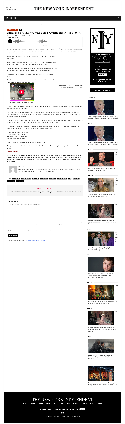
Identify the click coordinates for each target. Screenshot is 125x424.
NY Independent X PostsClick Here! (102, 81)
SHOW (70, 18)
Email (35, 224)
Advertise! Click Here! (102, 62)
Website (60, 224)
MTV (70, 178)
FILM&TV (76, 18)
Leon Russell (52, 178)
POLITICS (46, 18)
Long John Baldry (62, 178)
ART (62, 18)
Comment (11, 207)
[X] (15, 18)
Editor (105, 59)
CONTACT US (57, 406)
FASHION (82, 18)
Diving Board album (26, 178)
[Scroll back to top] (62, 413)
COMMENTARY (39, 18)
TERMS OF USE (74, 406)
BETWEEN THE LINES (13, 29)
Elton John (35, 178)
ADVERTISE (82, 406)
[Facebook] (7, 18)
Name (10, 224)
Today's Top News (102, 90)
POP (20, 29)
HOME (32, 18)
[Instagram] (11, 18)
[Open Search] (118, 18)
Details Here (82, 409)
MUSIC (66, 18)
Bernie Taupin (16, 178)
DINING (92, 18)
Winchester (11, 35)
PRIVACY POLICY (65, 406)
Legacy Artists (44, 178)
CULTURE (52, 18)
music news (76, 178)
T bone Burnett (20, 181)
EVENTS (87, 18)
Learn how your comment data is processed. (35, 240)
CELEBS (57, 18)
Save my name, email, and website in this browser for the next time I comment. (30, 231)
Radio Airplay (11, 181)
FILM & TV (76, 403)
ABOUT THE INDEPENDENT (46, 406)
